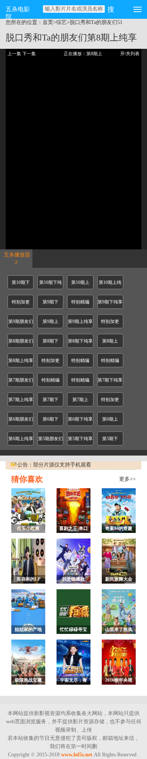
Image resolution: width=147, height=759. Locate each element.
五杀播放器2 (17, 258)
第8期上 (110, 341)
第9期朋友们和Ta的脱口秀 (20, 323)
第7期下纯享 (110, 380)
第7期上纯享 (20, 399)
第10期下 (21, 282)
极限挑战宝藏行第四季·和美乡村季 (28, 681)
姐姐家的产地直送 (28, 630)
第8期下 (50, 341)
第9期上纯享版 (80, 323)
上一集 (14, 53)
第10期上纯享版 (110, 284)
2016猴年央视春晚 (118, 681)
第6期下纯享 (80, 419)
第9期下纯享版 (110, 304)
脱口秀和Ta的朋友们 (93, 22)
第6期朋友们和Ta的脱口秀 (20, 421)
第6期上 (110, 419)
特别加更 (21, 302)
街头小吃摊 (28, 528)
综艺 (61, 22)
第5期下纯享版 (80, 440)
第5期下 (110, 438)
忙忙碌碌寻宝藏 (73, 630)
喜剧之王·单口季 (73, 529)
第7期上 (80, 399)
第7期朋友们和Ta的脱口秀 (20, 382)
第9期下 (50, 302)
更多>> (127, 479)
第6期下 (50, 419)
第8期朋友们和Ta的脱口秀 (20, 343)
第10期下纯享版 (50, 284)
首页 (48, 22)
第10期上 (80, 282)
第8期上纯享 (20, 360)
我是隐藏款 (73, 579)
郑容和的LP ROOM (28, 580)
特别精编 (80, 302)
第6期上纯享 (20, 438)
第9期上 (50, 321)
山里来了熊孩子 (118, 630)
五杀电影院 (18, 12)
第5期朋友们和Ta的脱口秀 (50, 440)
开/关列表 (129, 53)
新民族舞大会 (118, 579)
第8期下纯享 (80, 341)
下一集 (29, 53)
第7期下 (50, 399)
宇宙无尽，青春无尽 (73, 681)
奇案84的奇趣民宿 (118, 529)
